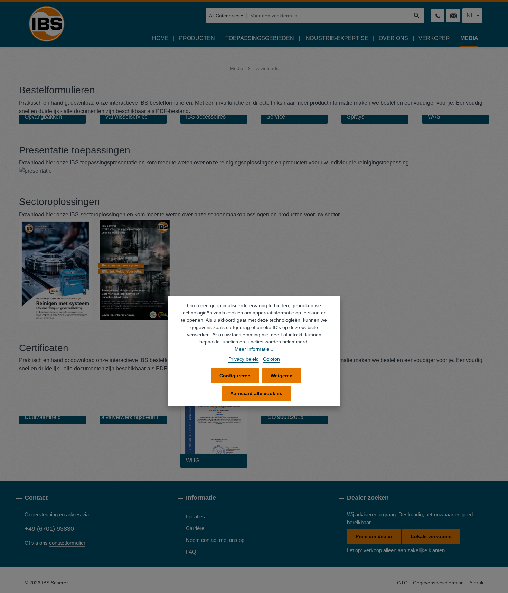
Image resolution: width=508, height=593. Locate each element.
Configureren (235, 375)
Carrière (195, 528)
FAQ (191, 552)
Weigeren (282, 375)
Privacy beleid (243, 359)
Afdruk (476, 582)
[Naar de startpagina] (47, 24)
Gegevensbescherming (438, 582)
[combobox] (328, 15)
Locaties (195, 516)
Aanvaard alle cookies (256, 393)
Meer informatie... (254, 349)
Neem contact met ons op (215, 540)
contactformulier (67, 543)
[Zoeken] (417, 15)
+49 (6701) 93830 (49, 528)
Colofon (271, 359)
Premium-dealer (374, 536)
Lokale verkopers (431, 536)
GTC (402, 582)
